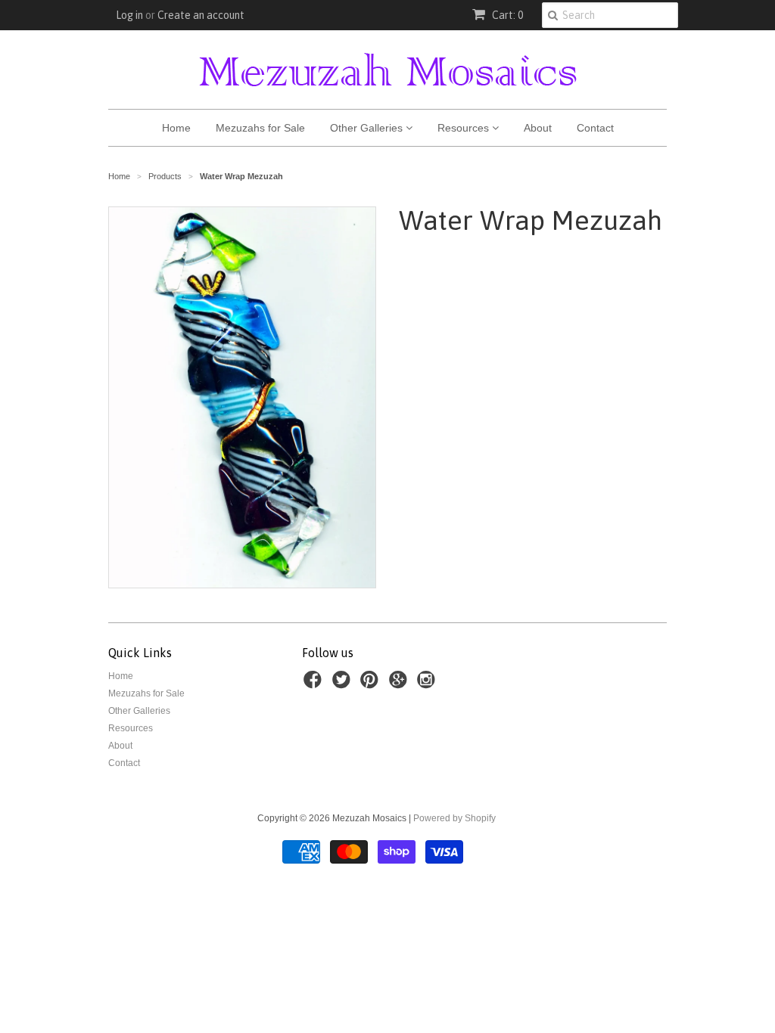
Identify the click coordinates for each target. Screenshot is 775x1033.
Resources (464, 128)
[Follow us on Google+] (400, 684)
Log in (129, 15)
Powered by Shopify (454, 818)
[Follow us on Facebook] (314, 684)
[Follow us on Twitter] (343, 684)
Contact (595, 128)
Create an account (200, 15)
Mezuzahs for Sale (260, 128)
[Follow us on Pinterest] (371, 684)
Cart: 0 (506, 15)
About (538, 128)
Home (176, 128)
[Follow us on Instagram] (428, 684)
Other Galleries (368, 128)
